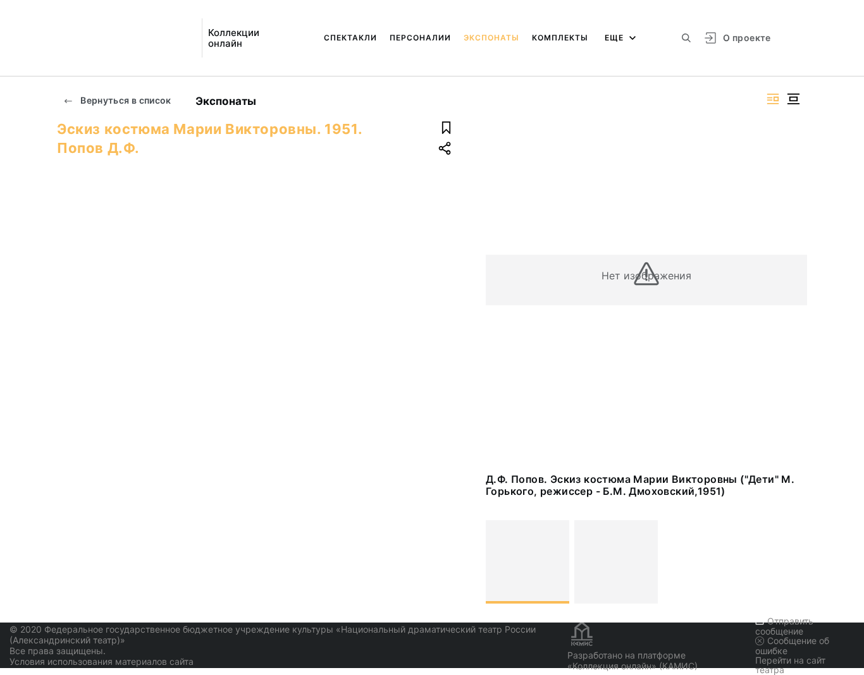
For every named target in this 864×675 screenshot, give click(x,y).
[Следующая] (792, 562)
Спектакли (350, 37)
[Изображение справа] (773, 99)
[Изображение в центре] (793, 99)
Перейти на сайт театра (790, 665)
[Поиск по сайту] (686, 38)
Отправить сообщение (784, 626)
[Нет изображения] (527, 562)
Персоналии (420, 37)
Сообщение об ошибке (792, 645)
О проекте (746, 37)
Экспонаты (491, 37)
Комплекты (560, 37)
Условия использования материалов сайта (101, 661)
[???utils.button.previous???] (501, 562)
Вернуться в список (124, 100)
